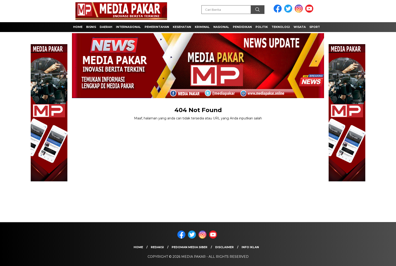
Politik (262, 27)
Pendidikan (242, 27)
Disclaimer (224, 247)
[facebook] (278, 11)
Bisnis (91, 27)
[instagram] (299, 11)
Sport (314, 27)
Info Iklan (250, 247)
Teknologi (281, 27)
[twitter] (289, 11)
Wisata (300, 27)
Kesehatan (182, 27)
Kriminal (202, 27)
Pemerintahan (157, 27)
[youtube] (310, 11)
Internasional (128, 27)
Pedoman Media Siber (189, 247)
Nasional (221, 27)
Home (77, 27)
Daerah (106, 27)
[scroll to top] (380, 259)
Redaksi (157, 247)
